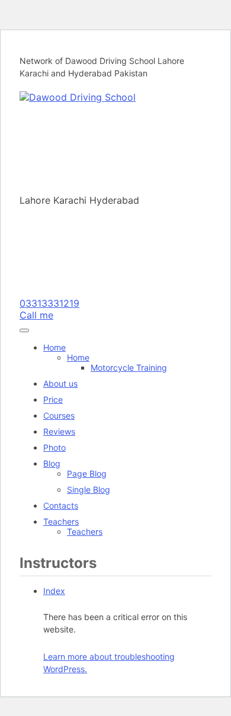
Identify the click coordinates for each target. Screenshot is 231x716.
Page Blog (87, 473)
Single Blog (88, 489)
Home (54, 347)
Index (54, 591)
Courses (59, 415)
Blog (51, 463)
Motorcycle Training (129, 367)
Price (53, 399)
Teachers (61, 521)
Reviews (59, 431)
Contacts (60, 505)
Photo (54, 447)
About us (60, 383)
